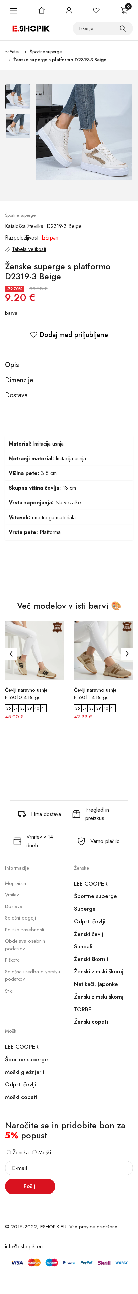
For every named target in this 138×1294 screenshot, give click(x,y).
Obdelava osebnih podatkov (25, 944)
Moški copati (21, 1097)
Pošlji (30, 1186)
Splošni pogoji (20, 918)
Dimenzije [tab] (19, 380)
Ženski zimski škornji (99, 971)
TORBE (82, 1009)
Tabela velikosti (29, 249)
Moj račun (15, 883)
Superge (85, 909)
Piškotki (12, 960)
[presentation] (11, 654)
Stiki (9, 991)
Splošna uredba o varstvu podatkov (32, 975)
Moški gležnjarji (24, 1072)
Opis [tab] (12, 365)
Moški (44, 1152)
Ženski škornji (91, 959)
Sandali (83, 946)
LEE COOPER (91, 884)
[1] (123, 28)
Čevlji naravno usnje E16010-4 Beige (26, 693)
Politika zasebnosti (24, 929)
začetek (12, 51)
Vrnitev (12, 894)
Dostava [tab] (16, 395)
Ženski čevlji (89, 934)
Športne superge (46, 51)
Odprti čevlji (89, 921)
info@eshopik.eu (24, 1246)
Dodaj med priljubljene (72, 335)
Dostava (13, 906)
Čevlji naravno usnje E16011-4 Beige (95, 693)
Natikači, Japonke (96, 984)
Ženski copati (91, 1022)
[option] (18, 98)
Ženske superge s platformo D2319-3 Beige (59, 59)
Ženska (20, 1152)
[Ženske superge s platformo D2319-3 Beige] (84, 132)
